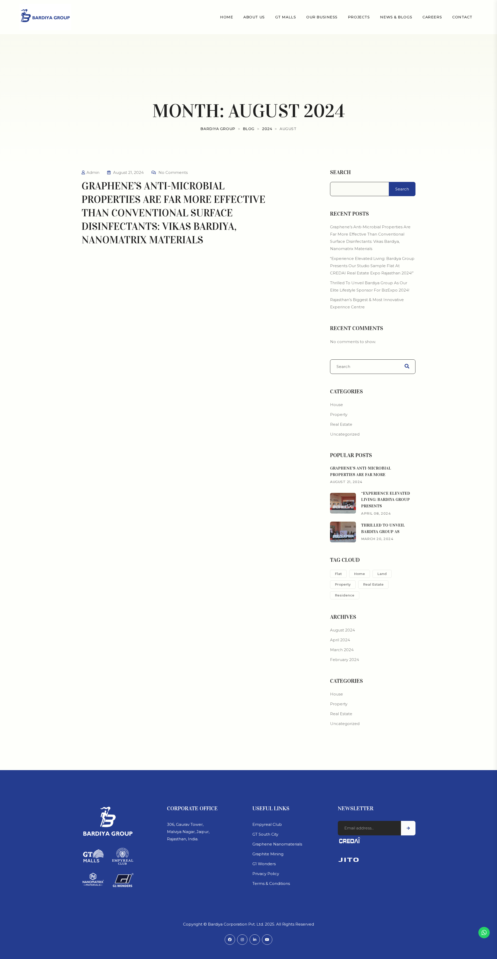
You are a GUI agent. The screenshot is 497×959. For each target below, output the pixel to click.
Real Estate (341, 424)
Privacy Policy (265, 873)
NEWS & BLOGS (396, 17)
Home (226, 17)
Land (382, 574)
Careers (432, 17)
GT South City (265, 834)
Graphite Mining (267, 853)
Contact (462, 17)
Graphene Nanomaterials (277, 844)
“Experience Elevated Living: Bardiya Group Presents (385, 500)
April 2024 (340, 639)
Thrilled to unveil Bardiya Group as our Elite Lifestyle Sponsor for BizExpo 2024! (369, 286)
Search (340, 172)
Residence (344, 595)
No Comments (173, 172)
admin (92, 172)
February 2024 (344, 659)
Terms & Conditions (271, 883)
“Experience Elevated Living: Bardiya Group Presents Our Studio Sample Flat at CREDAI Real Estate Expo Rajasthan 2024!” (372, 265)
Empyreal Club (267, 824)
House (336, 404)
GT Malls (285, 17)
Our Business (322, 17)
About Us (254, 17)
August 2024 (342, 630)
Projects (359, 17)
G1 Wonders (264, 863)
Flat (338, 574)
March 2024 (342, 649)
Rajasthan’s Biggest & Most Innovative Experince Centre (367, 303)
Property (338, 414)
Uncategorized (345, 434)
